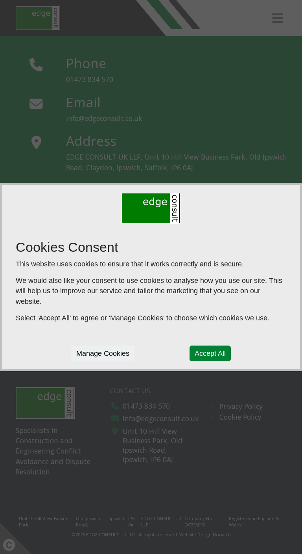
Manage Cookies (102, 353)
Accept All (210, 353)
